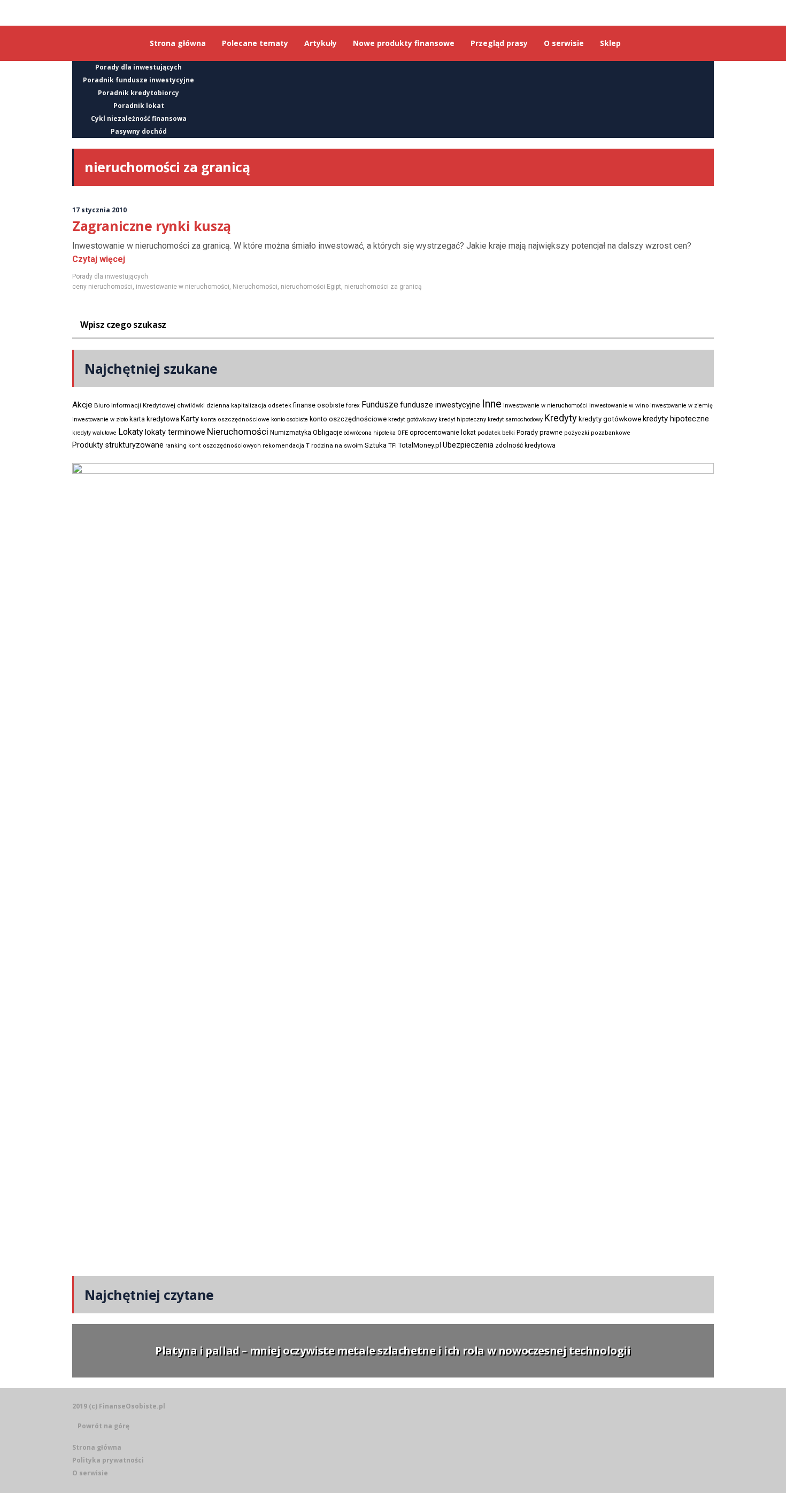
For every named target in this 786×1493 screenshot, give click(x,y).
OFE (402, 432)
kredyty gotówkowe (610, 419)
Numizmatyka (290, 432)
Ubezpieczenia (468, 445)
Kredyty (560, 418)
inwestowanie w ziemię (681, 405)
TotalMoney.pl (419, 445)
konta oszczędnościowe (235, 419)
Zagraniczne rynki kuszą (151, 226)
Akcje (82, 405)
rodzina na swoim (337, 445)
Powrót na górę (103, 1425)
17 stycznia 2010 (99, 209)
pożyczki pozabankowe (597, 432)
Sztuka (376, 445)
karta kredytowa (154, 419)
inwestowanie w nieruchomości (182, 286)
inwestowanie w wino (619, 405)
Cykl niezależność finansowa (139, 118)
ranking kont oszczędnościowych (213, 445)
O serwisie (90, 1472)
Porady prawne (539, 432)
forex (353, 405)
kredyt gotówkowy (412, 419)
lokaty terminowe (175, 432)
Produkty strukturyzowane (118, 445)
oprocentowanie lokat (443, 432)
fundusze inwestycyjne (440, 405)
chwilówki (191, 405)
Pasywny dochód (139, 131)
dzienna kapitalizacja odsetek (248, 405)
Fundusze (379, 404)
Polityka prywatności (108, 1460)
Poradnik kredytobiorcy (138, 92)
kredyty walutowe (94, 432)
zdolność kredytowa (525, 445)
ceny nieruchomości (102, 286)
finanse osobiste (318, 405)
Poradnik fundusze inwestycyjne (138, 79)
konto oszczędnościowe (348, 419)
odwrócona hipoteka (370, 432)
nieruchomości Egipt (311, 286)
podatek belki (496, 432)
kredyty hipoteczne (676, 419)
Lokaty (130, 432)
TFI (392, 445)
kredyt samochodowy (515, 419)
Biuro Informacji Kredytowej (134, 405)
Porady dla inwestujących (138, 67)
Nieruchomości (255, 286)
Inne (492, 404)
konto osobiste (289, 419)
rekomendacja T (286, 445)
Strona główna (96, 1447)
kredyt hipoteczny (462, 419)
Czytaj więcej (98, 259)
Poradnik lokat (138, 105)
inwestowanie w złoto (100, 419)
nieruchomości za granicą (383, 286)
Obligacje (327, 432)
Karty (190, 419)
